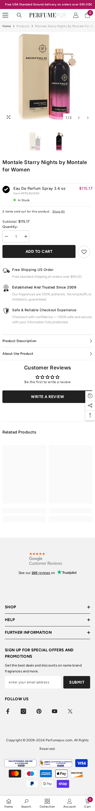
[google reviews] (45, 558)
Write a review (47, 396)
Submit (76, 682)
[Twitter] (70, 711)
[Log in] (75, 15)
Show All (58, 211)
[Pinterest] (39, 711)
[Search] (19, 15)
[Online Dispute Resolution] (20, 763)
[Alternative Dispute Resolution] (56, 763)
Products (23, 26)
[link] (24, 510)
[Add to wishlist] (84, 252)
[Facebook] (8, 711)
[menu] (5, 15)
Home (6, 26)
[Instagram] (23, 711)
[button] (79, 117)
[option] (47, 77)
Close (91, 4)
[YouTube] (54, 711)
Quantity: (10, 227)
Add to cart (39, 251)
